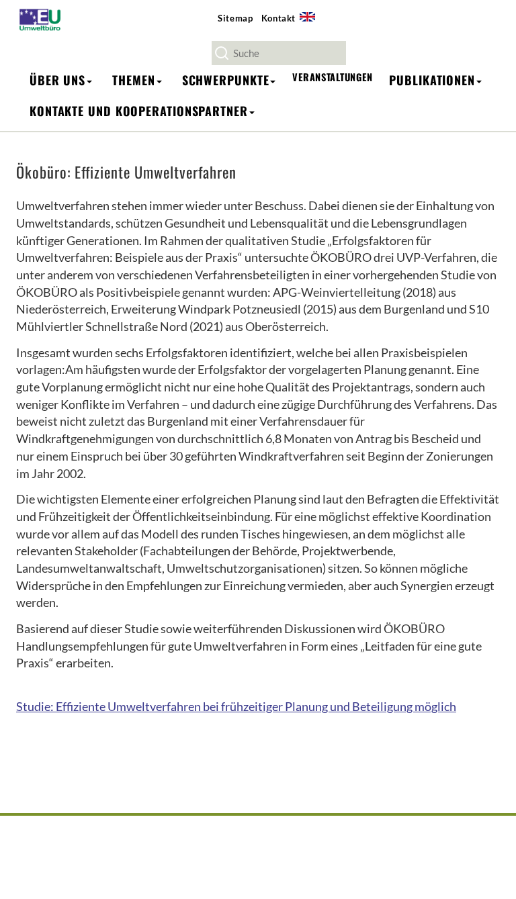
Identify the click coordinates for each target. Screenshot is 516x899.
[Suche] (222, 53)
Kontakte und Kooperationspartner (139, 111)
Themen (133, 80)
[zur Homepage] (44, 19)
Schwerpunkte (225, 80)
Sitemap (235, 18)
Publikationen (432, 80)
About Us (312, 24)
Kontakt (278, 18)
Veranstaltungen (332, 77)
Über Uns (57, 80)
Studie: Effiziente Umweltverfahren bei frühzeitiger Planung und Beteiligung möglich (236, 706)
